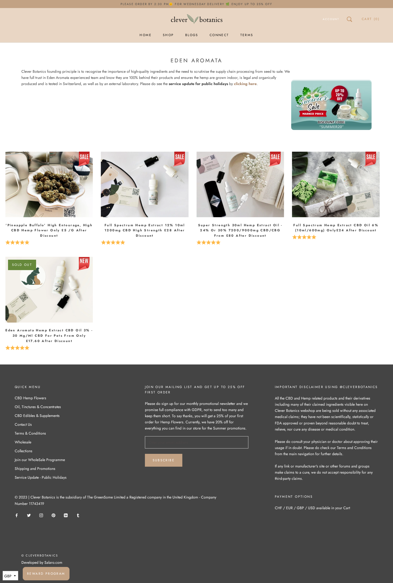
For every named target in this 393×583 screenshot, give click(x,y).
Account (331, 19)
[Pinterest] (53, 515)
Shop (168, 35)
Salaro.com (52, 562)
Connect (219, 35)
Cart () (371, 19)
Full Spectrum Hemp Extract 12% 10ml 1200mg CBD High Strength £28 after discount (145, 230)
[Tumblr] (78, 515)
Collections (23, 451)
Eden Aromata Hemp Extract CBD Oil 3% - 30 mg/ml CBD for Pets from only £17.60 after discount (49, 335)
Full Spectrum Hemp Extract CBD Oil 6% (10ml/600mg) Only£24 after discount (335, 228)
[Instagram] (41, 515)
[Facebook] (16, 515)
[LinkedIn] (66, 515)
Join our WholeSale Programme (40, 459)
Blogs (191, 35)
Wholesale (23, 442)
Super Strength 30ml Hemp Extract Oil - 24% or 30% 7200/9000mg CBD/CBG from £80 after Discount (240, 230)
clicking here (245, 83)
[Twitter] (29, 515)
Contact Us (23, 424)
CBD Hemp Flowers (30, 398)
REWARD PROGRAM (46, 573)
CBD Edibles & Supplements (37, 415)
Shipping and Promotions (35, 468)
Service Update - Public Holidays (41, 477)
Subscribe (164, 460)
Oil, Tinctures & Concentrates (38, 406)
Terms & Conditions (30, 433)
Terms (246, 35)
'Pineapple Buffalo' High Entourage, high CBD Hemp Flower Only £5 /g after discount (49, 230)
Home (146, 35)
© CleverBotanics (39, 555)
